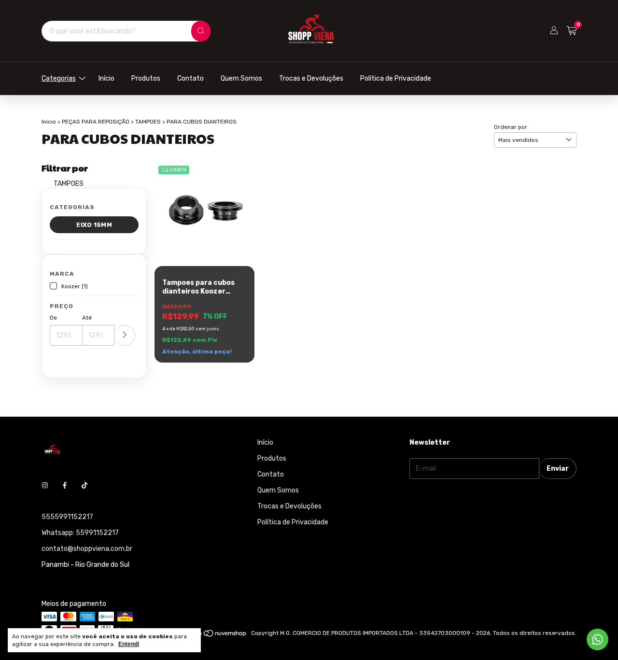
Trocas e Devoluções (311, 78)
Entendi (128, 644)
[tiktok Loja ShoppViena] (84, 485)
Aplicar (124, 335)
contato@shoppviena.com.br (87, 549)
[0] (571, 31)
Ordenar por (510, 127)
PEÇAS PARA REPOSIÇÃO (95, 121)
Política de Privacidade (395, 78)
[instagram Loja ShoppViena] (45, 485)
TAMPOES (148, 121)
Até (87, 317)
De (53, 317)
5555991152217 (67, 517)
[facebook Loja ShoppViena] (64, 485)
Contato (190, 78)
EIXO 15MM (94, 224)
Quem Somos (241, 78)
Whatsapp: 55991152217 (80, 533)
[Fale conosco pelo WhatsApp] (597, 639)
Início (106, 78)
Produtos (145, 78)
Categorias (59, 78)
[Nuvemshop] (210, 635)
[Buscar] (201, 31)
